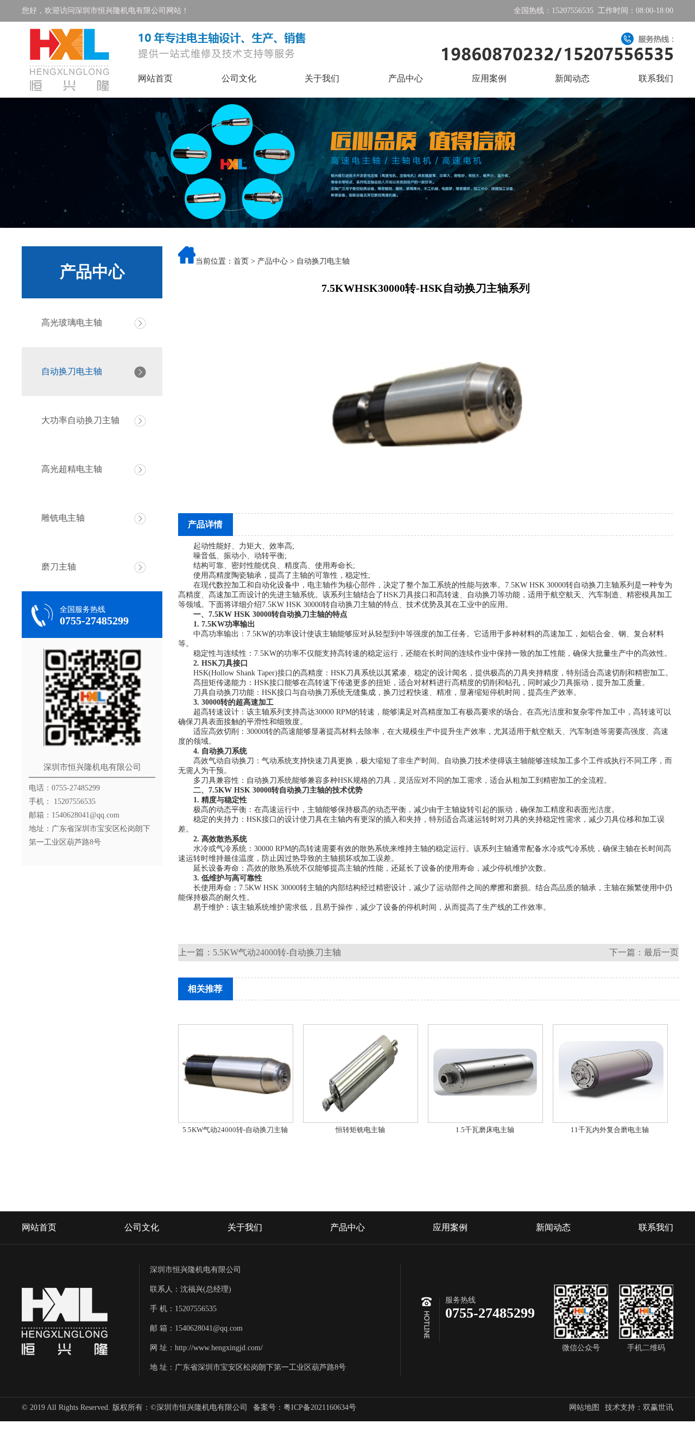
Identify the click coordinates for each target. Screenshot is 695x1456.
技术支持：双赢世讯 (639, 1407)
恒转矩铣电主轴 (360, 1130)
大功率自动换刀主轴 (80, 420)
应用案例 (489, 78)
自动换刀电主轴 (71, 371)
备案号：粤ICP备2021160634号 (304, 1407)
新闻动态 (572, 78)
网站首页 (155, 78)
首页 (241, 261)
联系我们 (656, 78)
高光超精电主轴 (71, 469)
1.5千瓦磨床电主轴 (485, 1130)
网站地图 (584, 1407)
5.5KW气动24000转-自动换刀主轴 (277, 952)
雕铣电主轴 (63, 517)
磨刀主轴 (58, 566)
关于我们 (322, 78)
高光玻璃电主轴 (71, 322)
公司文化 (239, 78)
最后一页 (661, 952)
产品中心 (405, 78)
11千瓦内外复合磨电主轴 (610, 1130)
